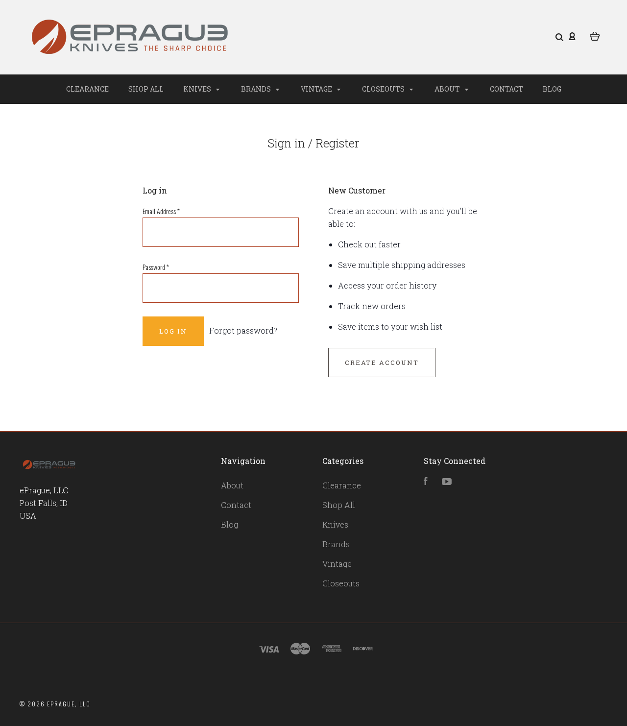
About (447, 89)
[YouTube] (447, 482)
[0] (595, 35)
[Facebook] (426, 482)
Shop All (146, 89)
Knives (198, 89)
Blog (552, 89)
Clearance (87, 89)
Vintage (317, 89)
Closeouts (384, 89)
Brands (256, 89)
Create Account (382, 362)
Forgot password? (243, 330)
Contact (506, 89)
